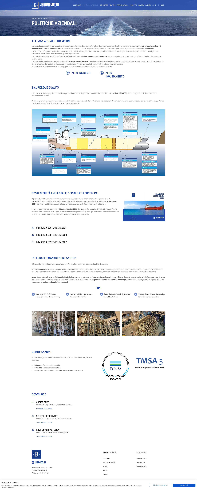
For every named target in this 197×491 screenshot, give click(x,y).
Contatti (105, 474)
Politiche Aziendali (109, 462)
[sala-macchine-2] (98, 323)
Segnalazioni (140, 462)
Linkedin (40, 462)
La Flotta (105, 466)
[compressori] (53, 323)
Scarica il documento (44, 409)
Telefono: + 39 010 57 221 (40, 473)
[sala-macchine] (143, 323)
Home (34, 18)
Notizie (105, 470)
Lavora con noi (141, 458)
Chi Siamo (106, 458)
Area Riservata (141, 466)
